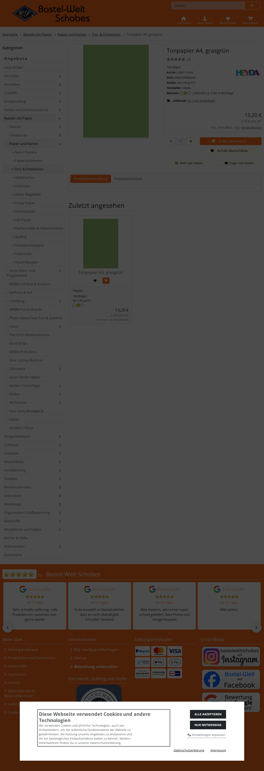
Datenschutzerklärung (189, 750)
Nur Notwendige (208, 725)
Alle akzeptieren (208, 714)
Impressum (218, 750)
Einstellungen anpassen (208, 735)
